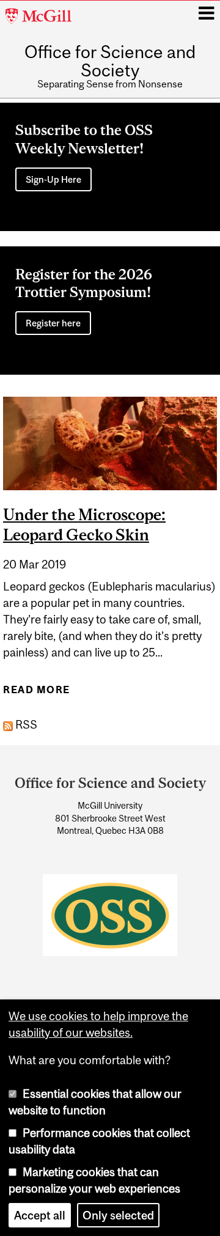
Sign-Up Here (53, 179)
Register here (53, 323)
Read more (36, 693)
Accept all (39, 1215)
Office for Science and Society (110, 61)
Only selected (118, 1215)
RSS (25, 724)
